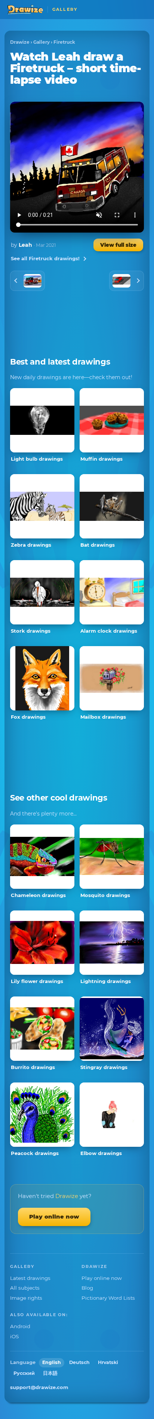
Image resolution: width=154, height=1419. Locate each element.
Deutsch (79, 1362)
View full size (118, 245)
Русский (24, 1373)
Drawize (20, 42)
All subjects (25, 1288)
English (51, 1362)
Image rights (26, 1298)
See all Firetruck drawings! (45, 258)
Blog (87, 1288)
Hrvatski (108, 1362)
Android (20, 1326)
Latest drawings (30, 1278)
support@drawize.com (39, 1387)
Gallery (41, 42)
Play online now (54, 1216)
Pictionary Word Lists (108, 1298)
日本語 (50, 1373)
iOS (14, 1336)
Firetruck (64, 42)
